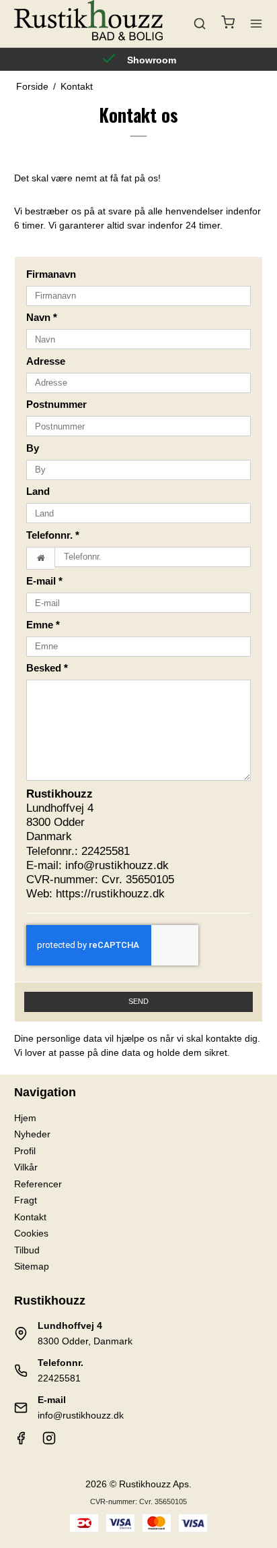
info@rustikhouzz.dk (117, 865)
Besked (47, 668)
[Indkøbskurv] (228, 24)
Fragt (25, 1200)
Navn (41, 317)
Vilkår (26, 1167)
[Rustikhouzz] (88, 23)
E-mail (44, 581)
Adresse (45, 361)
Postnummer (56, 404)
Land (38, 491)
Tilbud (27, 1250)
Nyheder (32, 1134)
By (32, 448)
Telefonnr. (52, 535)
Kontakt (30, 1217)
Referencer (38, 1184)
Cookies (31, 1233)
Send (138, 1001)
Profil (25, 1150)
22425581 (105, 851)
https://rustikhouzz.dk (110, 893)
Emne (43, 625)
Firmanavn (51, 274)
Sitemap (31, 1266)
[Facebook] (21, 1441)
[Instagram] (49, 1441)
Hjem (25, 1117)
